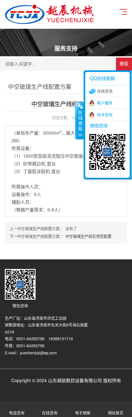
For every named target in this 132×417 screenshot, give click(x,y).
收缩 (79, 120)
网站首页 (115, 412)
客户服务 (104, 103)
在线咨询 (49, 412)
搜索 (124, 63)
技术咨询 (104, 114)
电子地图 (82, 412)
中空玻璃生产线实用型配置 (88, 236)
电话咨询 (16, 412)
